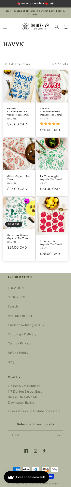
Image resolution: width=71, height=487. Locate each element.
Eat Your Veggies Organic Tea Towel (51, 178)
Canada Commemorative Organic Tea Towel (51, 111)
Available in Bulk (20, 316)
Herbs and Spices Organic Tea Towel (18, 237)
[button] (5, 26)
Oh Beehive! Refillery (30, 484)
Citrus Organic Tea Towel (18, 178)
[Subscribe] (58, 435)
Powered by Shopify (49, 484)
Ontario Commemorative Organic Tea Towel (18, 111)
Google (55, 411)
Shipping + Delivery (22, 334)
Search (13, 306)
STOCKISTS (16, 297)
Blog (11, 362)
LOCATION (16, 288)
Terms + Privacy (19, 343)
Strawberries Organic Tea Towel (51, 243)
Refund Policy (18, 352)
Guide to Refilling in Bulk (26, 325)
